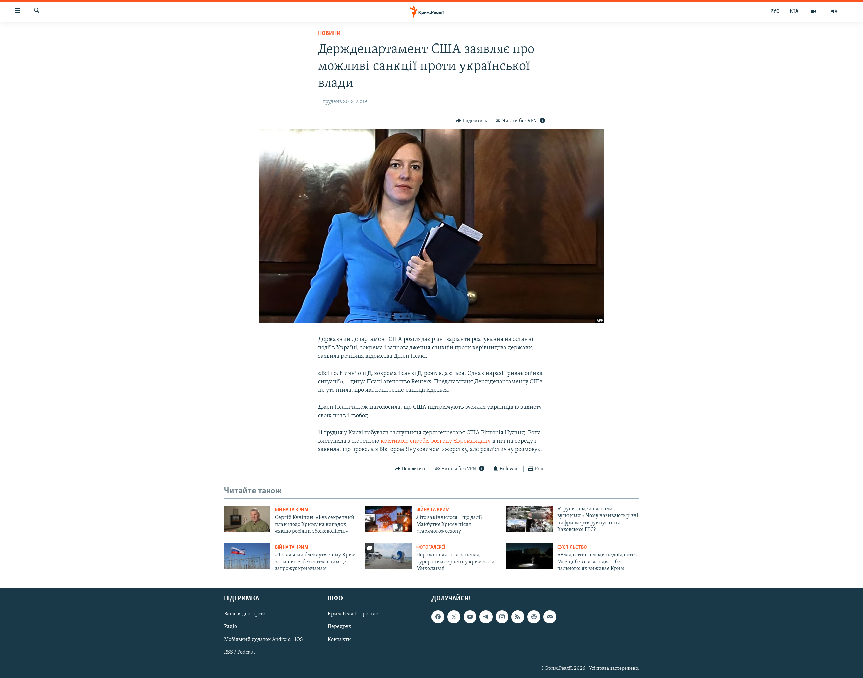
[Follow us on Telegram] (485, 616)
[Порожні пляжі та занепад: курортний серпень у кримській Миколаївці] (388, 556)
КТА (794, 11)
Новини (329, 34)
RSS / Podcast (239, 652)
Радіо (230, 626)
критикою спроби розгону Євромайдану (436, 441)
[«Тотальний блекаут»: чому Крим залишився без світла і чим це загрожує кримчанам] (247, 556)
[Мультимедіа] (813, 11)
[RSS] (517, 616)
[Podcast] (533, 616)
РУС (774, 11)
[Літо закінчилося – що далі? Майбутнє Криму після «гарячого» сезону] (388, 519)
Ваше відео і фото (244, 614)
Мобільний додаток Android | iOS (263, 639)
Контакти (339, 639)
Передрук (339, 626)
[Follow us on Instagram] (502, 616)
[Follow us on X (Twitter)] (453, 616)
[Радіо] (834, 11)
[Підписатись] (549, 616)
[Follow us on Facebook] (438, 616)
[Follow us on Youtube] (470, 616)
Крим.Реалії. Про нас (353, 614)
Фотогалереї (430, 547)
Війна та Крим (291, 509)
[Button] (471, 121)
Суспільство (572, 547)
